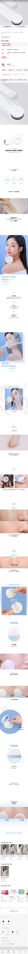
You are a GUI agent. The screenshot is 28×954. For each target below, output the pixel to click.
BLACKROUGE (11, 912)
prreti (18, 912)
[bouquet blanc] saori (4, 871)
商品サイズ (11, 70)
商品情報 (4, 70)
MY (25, 952)
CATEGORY (2, 952)
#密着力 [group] (4, 57)
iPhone (3, 940)
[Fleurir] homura (12, 871)
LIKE (19, 952)
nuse (2, 912)
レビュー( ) (18, 70)
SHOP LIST (8, 952)
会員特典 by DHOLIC (14, 926)
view (25, 65)
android (8, 940)
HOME (14, 952)
